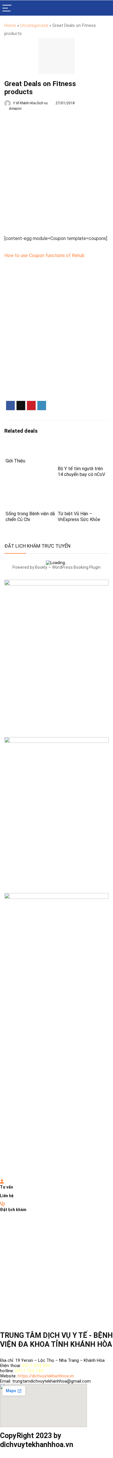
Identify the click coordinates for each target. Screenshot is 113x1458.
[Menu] (7, 8)
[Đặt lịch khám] (2, 1204)
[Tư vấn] (2, 1181)
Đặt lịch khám (13, 1209)
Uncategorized (34, 25)
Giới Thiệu (15, 461)
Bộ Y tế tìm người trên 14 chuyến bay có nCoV (81, 471)
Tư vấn (6, 1187)
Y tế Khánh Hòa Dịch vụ (30, 103)
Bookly (41, 567)
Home (10, 25)
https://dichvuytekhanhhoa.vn (46, 1376)
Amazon (15, 109)
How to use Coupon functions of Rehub (44, 255)
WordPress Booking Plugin (76, 567)
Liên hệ (7, 1195)
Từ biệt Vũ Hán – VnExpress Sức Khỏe (79, 516)
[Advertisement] (56, 171)
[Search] (104, 8)
